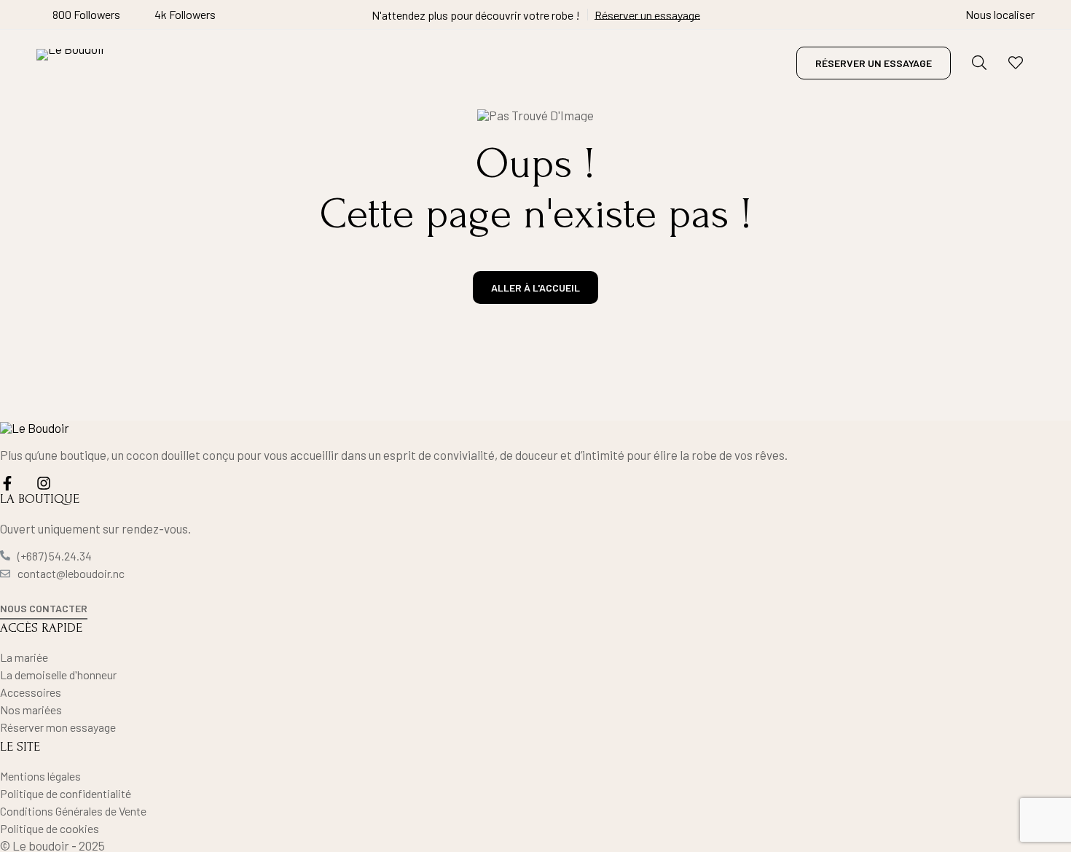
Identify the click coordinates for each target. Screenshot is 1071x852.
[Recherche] (979, 63)
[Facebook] (7, 483)
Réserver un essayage (647, 15)
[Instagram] (43, 483)
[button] (43, 610)
